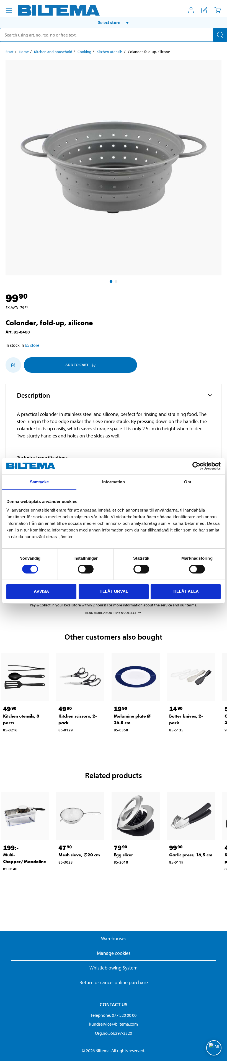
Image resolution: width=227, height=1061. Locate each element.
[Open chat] (214, 1048)
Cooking (84, 51)
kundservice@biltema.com (113, 1024)
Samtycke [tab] (39, 481)
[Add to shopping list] (13, 365)
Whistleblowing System (113, 967)
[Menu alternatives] (9, 10)
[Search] (220, 35)
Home (24, 51)
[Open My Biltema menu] (191, 10)
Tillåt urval (113, 591)
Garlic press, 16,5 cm (190, 855)
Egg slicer (123, 855)
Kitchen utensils (110, 51)
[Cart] (217, 10)
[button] (113, 22)
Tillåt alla (186, 591)
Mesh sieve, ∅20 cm (79, 855)
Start (10, 51)
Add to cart (76, 364)
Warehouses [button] (113, 938)
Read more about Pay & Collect (111, 612)
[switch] (86, 569)
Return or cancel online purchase (113, 982)
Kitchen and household (53, 51)
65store (32, 345)
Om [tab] (187, 481)
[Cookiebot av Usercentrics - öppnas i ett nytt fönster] (196, 466)
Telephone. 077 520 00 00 (113, 1015)
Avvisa (41, 591)
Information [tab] (113, 481)
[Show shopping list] (204, 10)
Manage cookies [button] (113, 953)
